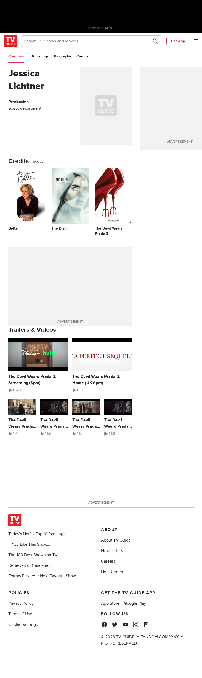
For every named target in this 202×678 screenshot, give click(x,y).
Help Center (112, 571)
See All (38, 161)
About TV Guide (116, 540)
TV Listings (39, 56)
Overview (16, 56)
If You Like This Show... (29, 544)
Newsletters (112, 550)
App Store (110, 603)
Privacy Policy (21, 603)
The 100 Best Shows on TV (33, 555)
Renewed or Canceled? (29, 565)
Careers (108, 561)
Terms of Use (20, 614)
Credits (82, 56)
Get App (178, 41)
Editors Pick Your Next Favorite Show (42, 576)
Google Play (135, 603)
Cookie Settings (23, 624)
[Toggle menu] (196, 41)
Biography (62, 56)
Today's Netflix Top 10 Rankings (36, 533)
